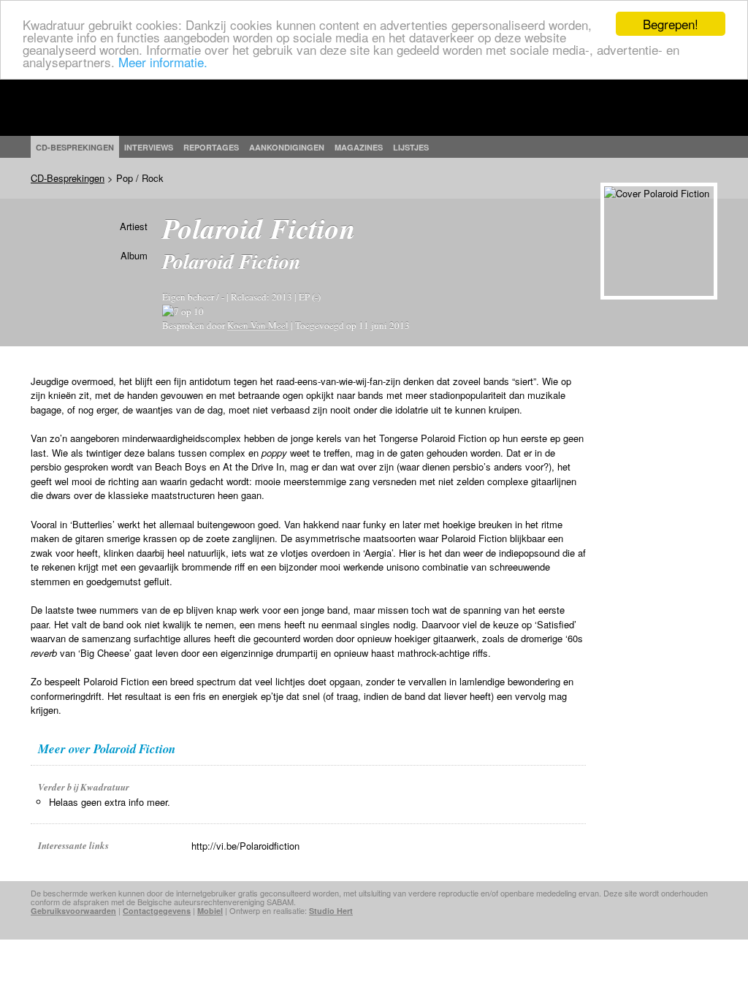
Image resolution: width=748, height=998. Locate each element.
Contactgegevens (157, 910)
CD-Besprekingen (67, 178)
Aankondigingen (286, 147)
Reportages (211, 147)
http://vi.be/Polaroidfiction (245, 846)
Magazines (359, 147)
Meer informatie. (162, 62)
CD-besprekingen (75, 147)
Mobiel (210, 910)
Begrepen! (670, 24)
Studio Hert (331, 910)
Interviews (148, 147)
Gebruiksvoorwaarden (73, 910)
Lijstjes (411, 147)
